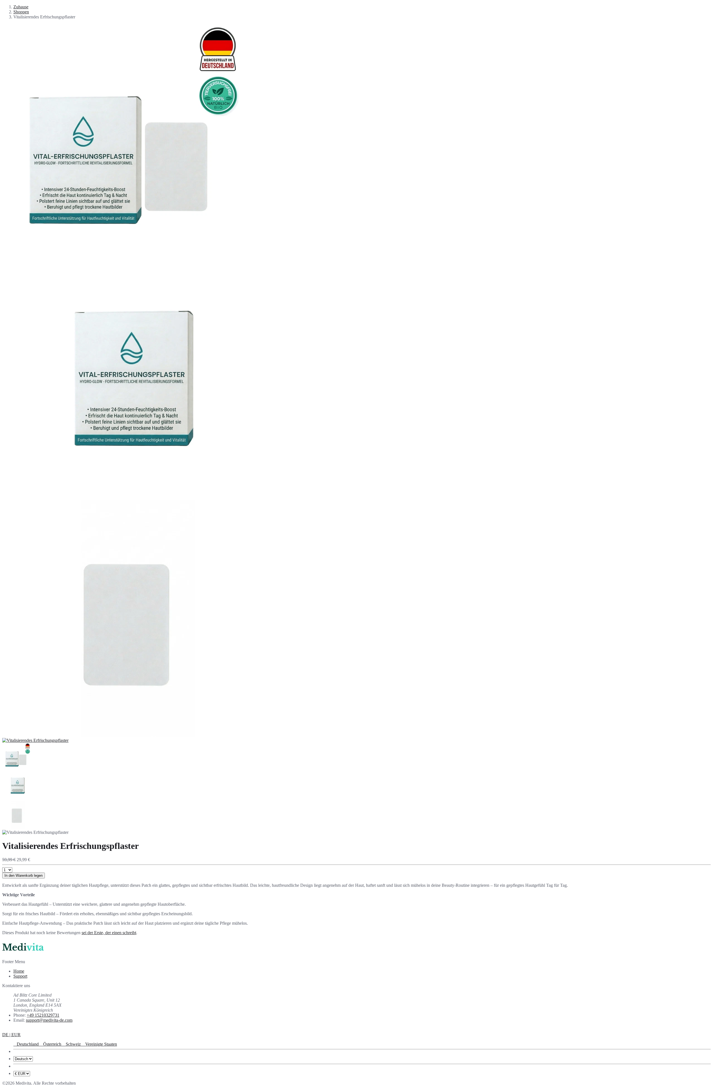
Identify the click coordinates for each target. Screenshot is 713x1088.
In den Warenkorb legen (23, 875)
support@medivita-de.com (49, 1020)
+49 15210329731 (43, 1015)
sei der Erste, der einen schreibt (109, 932)
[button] (11, 1034)
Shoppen (21, 11)
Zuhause (20, 6)
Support (20, 976)
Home (18, 971)
